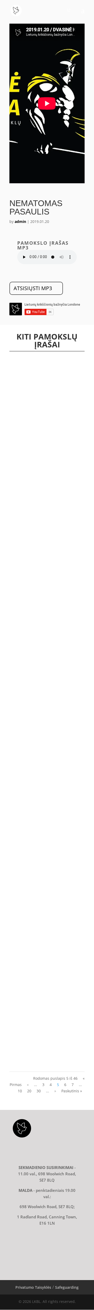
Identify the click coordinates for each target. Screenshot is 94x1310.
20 (29, 1090)
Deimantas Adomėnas (36, 562)
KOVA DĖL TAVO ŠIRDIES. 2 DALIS (41, 631)
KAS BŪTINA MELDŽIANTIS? (37, 483)
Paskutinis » (71, 1090)
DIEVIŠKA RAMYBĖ (29, 852)
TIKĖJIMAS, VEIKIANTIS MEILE (38, 778)
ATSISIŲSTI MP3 (33, 288)
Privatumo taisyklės (33, 1287)
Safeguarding (67, 1287)
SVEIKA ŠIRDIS (25, 557)
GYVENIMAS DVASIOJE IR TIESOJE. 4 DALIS (42, 935)
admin (20, 221)
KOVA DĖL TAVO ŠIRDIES (34, 705)
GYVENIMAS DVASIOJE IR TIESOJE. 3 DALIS (42, 1018)
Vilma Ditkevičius (32, 421)
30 (39, 1090)
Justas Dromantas (32, 488)
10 (20, 1090)
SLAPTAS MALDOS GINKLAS (36, 416)
